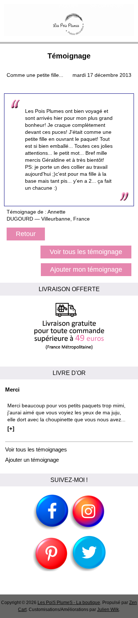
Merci (12, 389)
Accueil (68, 5)
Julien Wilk (108, 609)
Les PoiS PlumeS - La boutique (69, 602)
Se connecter (106, 5)
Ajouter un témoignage (32, 460)
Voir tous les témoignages (36, 449)
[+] (10, 428)
